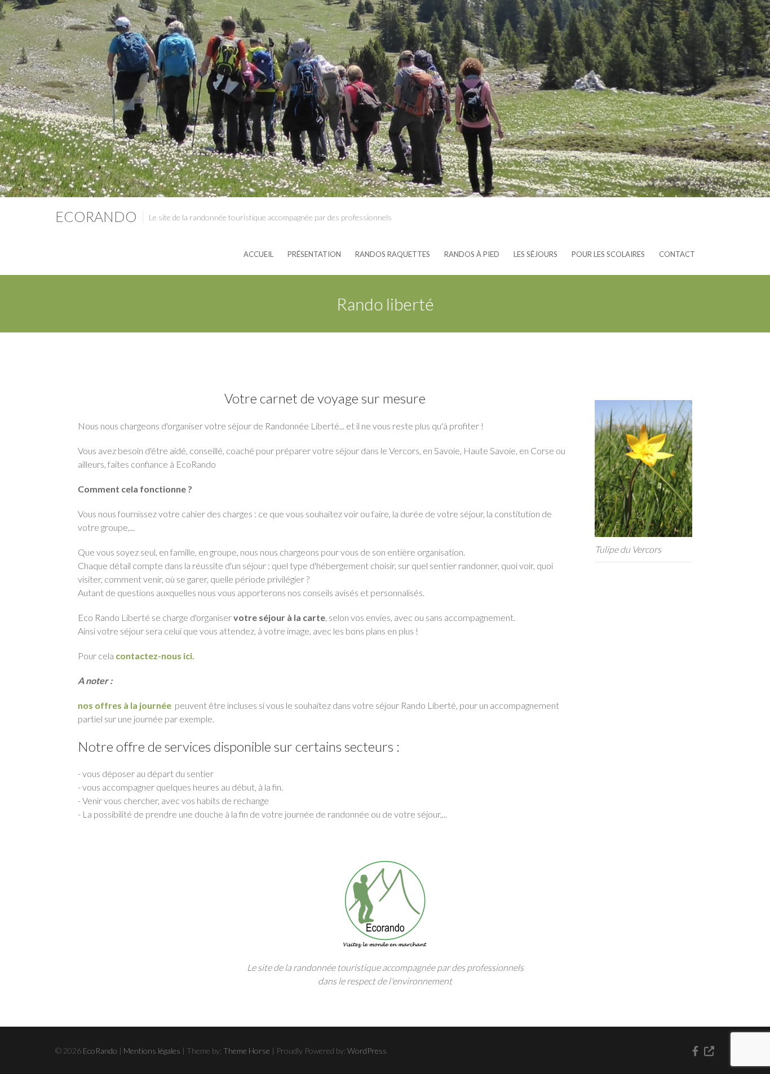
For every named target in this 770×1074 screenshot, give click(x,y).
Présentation (314, 254)
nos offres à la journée (124, 705)
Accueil (258, 254)
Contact (677, 254)
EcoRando (96, 216)
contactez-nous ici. (155, 655)
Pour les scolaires (608, 254)
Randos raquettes (392, 254)
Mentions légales (151, 1050)
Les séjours (535, 254)
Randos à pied (471, 254)
